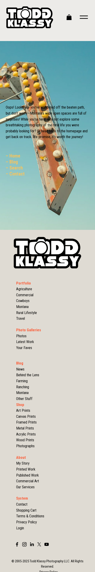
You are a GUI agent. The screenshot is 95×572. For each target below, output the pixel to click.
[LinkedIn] (32, 544)
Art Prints (23, 410)
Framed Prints (26, 422)
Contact (21, 504)
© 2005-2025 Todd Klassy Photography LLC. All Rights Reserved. (47, 564)
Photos (21, 336)
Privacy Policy (26, 522)
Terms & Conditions (30, 516)
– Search (14, 168)
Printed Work (25, 469)
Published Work (27, 475)
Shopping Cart (26, 510)
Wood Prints (25, 440)
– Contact (15, 174)
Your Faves (24, 348)
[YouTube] (46, 544)
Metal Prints (25, 428)
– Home (13, 156)
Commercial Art (27, 481)
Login (20, 528)
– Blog (12, 162)
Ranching (22, 387)
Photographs (25, 446)
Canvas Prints (26, 416)
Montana (22, 393)
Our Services (25, 487)
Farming (22, 381)
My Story (23, 463)
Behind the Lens (27, 375)
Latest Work (25, 342)
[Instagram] (24, 544)
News (20, 369)
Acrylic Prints (26, 434)
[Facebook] (17, 544)
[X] (39, 544)
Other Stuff (24, 399)
